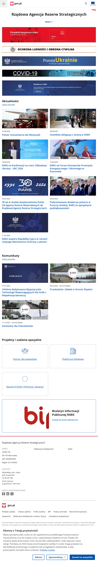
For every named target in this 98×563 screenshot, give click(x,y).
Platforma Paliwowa (73, 359)
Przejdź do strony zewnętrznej (65, 419)
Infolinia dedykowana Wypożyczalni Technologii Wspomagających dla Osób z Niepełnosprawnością (24, 292)
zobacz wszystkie (8, 104)
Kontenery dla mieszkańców (17, 326)
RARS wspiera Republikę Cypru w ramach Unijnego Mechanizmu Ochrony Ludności (24, 240)
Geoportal (6, 516)
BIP (49, 511)
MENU (48, 22)
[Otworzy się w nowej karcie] (4, 494)
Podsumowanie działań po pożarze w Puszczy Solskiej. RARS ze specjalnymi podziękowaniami (70, 205)
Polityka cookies (8, 511)
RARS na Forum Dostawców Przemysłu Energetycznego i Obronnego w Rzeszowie (71, 168)
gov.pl (11, 505)
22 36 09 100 (7, 478)
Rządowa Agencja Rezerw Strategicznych (49, 14)
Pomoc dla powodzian (25, 359)
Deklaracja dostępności (44, 449)
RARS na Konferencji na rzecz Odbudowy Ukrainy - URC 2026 (24, 167)
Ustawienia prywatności (59, 516)
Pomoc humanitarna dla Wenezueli (21, 134)
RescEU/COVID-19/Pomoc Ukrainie (25, 386)
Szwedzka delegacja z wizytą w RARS (70, 134)
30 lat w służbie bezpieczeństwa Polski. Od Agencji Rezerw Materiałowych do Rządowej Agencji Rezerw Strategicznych (24, 205)
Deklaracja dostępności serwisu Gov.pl (29, 516)
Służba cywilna (24, 511)
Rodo (70, 449)
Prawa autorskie (60, 511)
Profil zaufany (39, 511)
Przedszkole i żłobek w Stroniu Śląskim (71, 289)
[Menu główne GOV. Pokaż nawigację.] (3, 3)
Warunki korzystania (78, 511)
